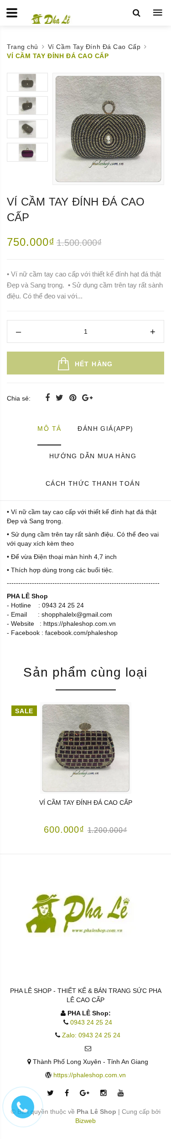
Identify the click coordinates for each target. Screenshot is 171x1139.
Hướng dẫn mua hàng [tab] (92, 456)
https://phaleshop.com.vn (89, 1075)
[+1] (87, 397)
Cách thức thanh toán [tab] (93, 483)
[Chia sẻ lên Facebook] (48, 397)
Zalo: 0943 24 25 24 (91, 1035)
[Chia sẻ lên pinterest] (73, 397)
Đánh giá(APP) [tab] (105, 428)
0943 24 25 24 (91, 1022)
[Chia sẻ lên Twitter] (61, 397)
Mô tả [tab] (49, 428)
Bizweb (85, 1120)
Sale (24, 711)
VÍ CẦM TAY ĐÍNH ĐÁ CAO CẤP (85, 802)
